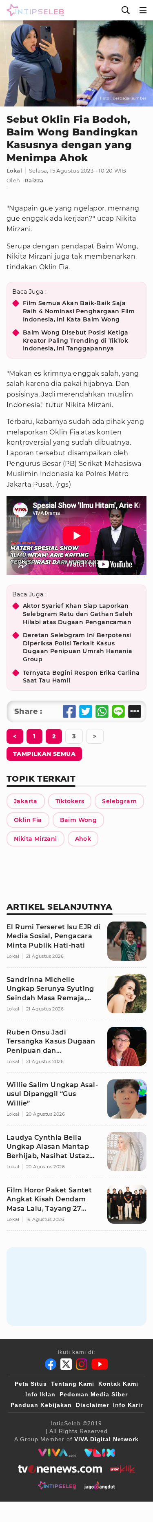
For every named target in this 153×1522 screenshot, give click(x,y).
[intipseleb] (57, 1485)
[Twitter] (66, 1364)
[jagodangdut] (99, 1485)
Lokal (14, 170)
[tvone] (60, 1469)
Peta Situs (31, 1383)
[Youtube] (99, 1364)
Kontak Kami (118, 1383)
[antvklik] (122, 1469)
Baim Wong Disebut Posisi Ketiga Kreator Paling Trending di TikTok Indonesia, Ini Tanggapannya (75, 340)
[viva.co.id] (57, 1453)
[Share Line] (118, 711)
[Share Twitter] (85, 711)
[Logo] (33, 10)
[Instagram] (81, 1364)
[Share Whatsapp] (102, 711)
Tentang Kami (72, 1383)
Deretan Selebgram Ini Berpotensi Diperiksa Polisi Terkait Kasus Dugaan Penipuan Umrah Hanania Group (78, 647)
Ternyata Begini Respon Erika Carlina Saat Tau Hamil (81, 677)
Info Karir (128, 1405)
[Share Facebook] (69, 711)
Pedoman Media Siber (94, 1394)
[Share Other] (134, 711)
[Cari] (125, 10)
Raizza (33, 180)
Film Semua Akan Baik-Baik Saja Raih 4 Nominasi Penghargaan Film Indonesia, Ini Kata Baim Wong (79, 311)
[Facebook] (50, 1364)
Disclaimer (92, 1405)
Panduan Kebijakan (41, 1405)
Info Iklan (40, 1394)
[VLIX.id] (99, 1453)
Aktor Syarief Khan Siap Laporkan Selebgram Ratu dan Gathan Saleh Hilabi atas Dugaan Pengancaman (78, 613)
